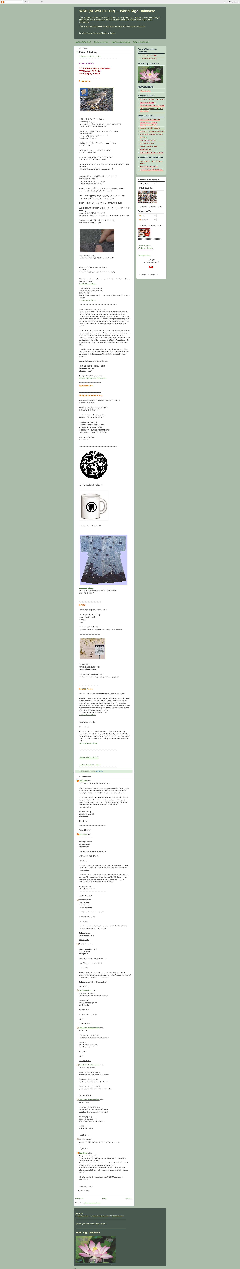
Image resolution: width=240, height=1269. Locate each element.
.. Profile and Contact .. (145, 248)
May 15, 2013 (83, 1135)
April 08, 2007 (84, 940)
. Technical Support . (145, 246)
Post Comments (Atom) (92, 1203)
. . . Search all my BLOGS (148, 59)
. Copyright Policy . (144, 255)
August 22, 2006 (84, 830)
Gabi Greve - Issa (85, 990)
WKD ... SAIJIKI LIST (141, 42)
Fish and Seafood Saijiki (148, 140)
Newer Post (79, 1198)
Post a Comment (83, 1190)
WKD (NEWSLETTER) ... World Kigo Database (117, 11)
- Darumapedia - (145, 91)
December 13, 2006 (86, 895)
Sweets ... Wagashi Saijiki (148, 146)
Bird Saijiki (143, 137)
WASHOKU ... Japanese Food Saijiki (152, 131)
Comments (144, 220)
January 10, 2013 (85, 1061)
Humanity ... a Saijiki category (150, 128)
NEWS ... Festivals (101, 42)
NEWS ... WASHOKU (83, 42)
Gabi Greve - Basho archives (89, 1028)
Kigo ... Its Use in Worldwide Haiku (151, 170)
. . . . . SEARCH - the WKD (148, 56)
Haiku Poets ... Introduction (149, 166)
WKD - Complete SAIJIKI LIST (150, 120)
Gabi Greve (83, 781)
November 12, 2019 (86, 1186)
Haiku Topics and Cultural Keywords (152, 106)
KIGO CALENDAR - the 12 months (151, 152)
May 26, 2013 (83, 1149)
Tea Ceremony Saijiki (147, 143)
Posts (143, 215)
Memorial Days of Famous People (151, 134)
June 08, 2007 (84, 986)
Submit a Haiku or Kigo (148, 103)
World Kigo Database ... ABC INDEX (152, 99)
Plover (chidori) (88, 52)
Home (104, 1198)
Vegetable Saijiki (145, 149)
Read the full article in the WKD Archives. (93, 378)
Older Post (129, 1198)
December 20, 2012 (86, 1023)
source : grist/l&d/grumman (88, 743)
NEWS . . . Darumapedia (121, 42)
